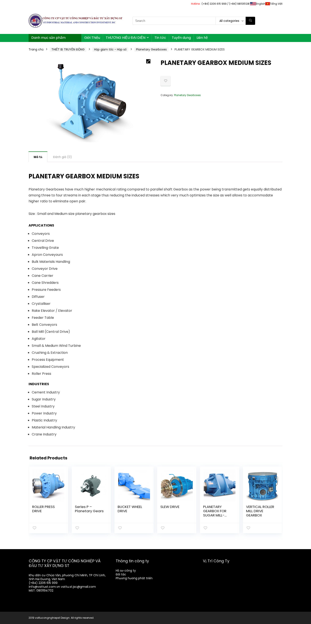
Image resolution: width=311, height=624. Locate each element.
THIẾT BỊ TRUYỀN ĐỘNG (68, 49)
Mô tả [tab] (38, 157)
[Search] (250, 21)
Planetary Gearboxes (151, 49)
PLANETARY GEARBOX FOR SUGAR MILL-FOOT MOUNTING (217, 513)
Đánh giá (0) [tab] (62, 157)
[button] (148, 61)
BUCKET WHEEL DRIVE (130, 508)
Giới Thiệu (92, 37)
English (260, 4)
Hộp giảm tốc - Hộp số (110, 49)
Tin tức (160, 37)
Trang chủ (36, 49)
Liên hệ (202, 37)
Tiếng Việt (276, 4)
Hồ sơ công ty (126, 570)
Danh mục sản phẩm (48, 37)
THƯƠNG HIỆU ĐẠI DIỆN (125, 37)
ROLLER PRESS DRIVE (43, 508)
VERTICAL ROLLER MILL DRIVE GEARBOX (260, 511)
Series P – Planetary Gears (89, 508)
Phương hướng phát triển (134, 578)
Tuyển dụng (181, 37)
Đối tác (121, 574)
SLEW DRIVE (169, 506)
